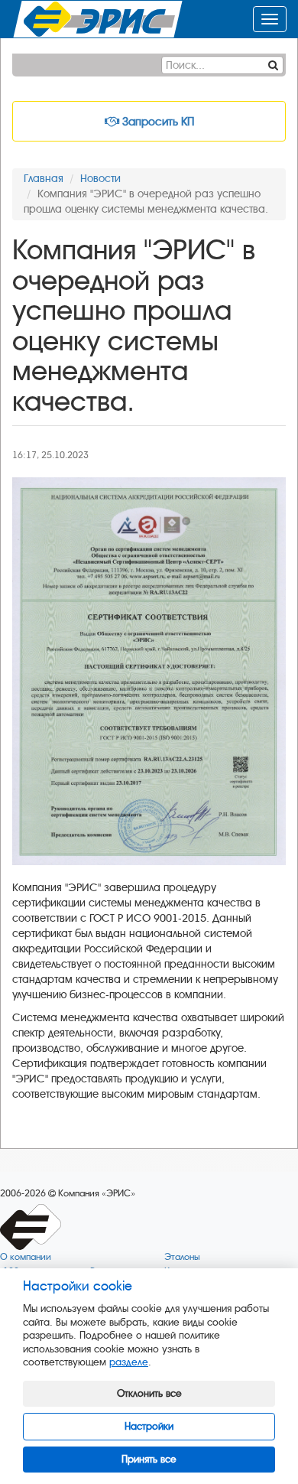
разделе (128, 1362)
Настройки (149, 1426)
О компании (25, 1257)
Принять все (149, 1459)
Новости (100, 178)
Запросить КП (156, 122)
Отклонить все (149, 1393)
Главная (43, 178)
